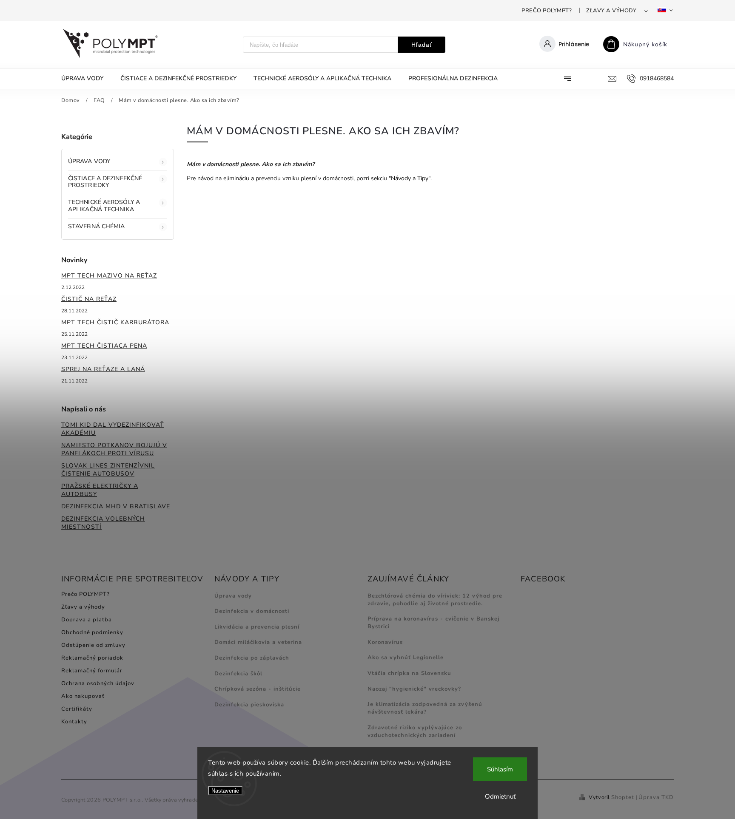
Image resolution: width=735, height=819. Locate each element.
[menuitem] (86, 78)
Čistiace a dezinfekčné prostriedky (105, 182)
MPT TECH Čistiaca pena (104, 346)
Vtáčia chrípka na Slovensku (409, 673)
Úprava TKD (656, 797)
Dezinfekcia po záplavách (251, 658)
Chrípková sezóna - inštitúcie (257, 689)
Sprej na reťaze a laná (103, 369)
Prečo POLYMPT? (546, 10)
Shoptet (622, 797)
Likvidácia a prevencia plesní (256, 627)
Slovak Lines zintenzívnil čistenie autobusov (108, 470)
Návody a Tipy (409, 178)
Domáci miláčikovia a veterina (258, 642)
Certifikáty (76, 709)
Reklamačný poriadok (92, 658)
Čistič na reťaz (89, 299)
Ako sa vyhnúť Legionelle (406, 657)
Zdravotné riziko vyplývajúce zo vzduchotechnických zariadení (415, 731)
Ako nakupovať (83, 696)
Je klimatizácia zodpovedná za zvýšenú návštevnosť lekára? (425, 708)
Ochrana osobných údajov (97, 683)
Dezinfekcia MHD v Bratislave (115, 506)
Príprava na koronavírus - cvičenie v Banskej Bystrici (433, 622)
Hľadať (421, 44)
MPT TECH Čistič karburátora (115, 322)
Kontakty (74, 721)
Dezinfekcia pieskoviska (249, 704)
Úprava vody (89, 161)
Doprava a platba (86, 619)
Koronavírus (385, 642)
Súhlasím (500, 769)
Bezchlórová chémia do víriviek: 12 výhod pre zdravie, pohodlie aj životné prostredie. (435, 599)
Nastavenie (225, 791)
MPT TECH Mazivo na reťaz (109, 276)
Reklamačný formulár (91, 670)
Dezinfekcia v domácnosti (251, 611)
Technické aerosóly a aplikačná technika (104, 205)
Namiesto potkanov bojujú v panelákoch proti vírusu (114, 449)
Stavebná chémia (96, 226)
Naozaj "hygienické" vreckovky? (414, 689)
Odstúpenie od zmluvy (93, 645)
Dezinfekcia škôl (238, 673)
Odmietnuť (500, 796)
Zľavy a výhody (611, 10)
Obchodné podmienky (92, 632)
